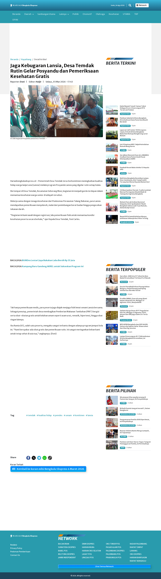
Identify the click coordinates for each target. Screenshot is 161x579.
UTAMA (126, 14)
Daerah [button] (28, 14)
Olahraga (100, 14)
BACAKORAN (63, 544)
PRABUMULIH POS (113, 557)
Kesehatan (114, 14)
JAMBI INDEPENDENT (67, 557)
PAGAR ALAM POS (113, 547)
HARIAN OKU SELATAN (91, 551)
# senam (68, 415)
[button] (130, 5)
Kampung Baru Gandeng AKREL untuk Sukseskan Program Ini (53, 266)
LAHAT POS (87, 554)
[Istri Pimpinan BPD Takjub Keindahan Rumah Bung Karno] (112, 147)
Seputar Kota (125, 114)
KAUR (122, 447)
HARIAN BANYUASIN (138, 557)
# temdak (30, 415)
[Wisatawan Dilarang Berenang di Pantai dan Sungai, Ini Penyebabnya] (112, 400)
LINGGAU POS (88, 557)
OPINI (15, 19)
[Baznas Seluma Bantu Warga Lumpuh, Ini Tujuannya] (112, 433)
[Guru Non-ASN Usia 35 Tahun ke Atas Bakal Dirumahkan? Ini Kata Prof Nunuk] (112, 279)
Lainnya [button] (63, 14)
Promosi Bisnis (126, 320)
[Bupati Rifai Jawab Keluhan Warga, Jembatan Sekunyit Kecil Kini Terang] (112, 219)
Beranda (16, 14)
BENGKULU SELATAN (128, 414)
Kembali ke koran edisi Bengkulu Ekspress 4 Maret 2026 (50, 468)
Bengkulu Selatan (127, 222)
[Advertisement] (80, 36)
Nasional (124, 282)
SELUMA (123, 436)
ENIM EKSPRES (88, 544)
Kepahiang (26, 59)
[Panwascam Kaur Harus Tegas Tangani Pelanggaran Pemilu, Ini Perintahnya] (112, 444)
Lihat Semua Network (104, 566)
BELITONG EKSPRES (66, 554)
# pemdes (57, 415)
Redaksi (13, 545)
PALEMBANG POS (113, 554)
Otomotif (87, 14)
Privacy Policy (16, 548)
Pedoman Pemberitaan (20, 552)
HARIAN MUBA (88, 547)
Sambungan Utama (46, 14)
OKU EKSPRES (135, 554)
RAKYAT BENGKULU (138, 561)
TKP (136, 14)
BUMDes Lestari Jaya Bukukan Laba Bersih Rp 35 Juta (48, 260)
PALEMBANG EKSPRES (115, 551)
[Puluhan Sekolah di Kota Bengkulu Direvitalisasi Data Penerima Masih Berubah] (112, 122)
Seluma (123, 173)
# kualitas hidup (44, 415)
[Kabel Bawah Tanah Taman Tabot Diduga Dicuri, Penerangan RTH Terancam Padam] (112, 110)
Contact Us (15, 555)
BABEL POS (62, 551)
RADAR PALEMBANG (138, 544)
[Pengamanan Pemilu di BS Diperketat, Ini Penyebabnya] (112, 422)
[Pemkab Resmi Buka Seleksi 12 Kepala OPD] (112, 170)
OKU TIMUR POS (113, 544)
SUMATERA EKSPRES (67, 547)
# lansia (89, 415)
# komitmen (78, 415)
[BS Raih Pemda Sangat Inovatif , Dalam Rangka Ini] (112, 411)
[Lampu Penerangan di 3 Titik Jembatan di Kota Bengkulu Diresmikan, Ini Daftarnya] (112, 340)
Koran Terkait (16, 464)
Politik (76, 14)
